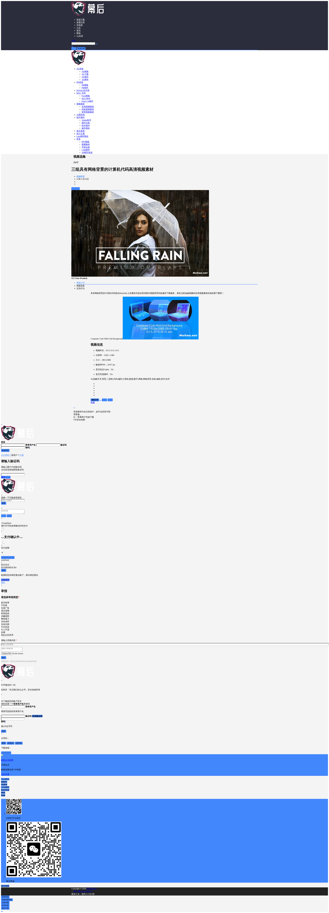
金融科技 (80, 176)
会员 (79, 36)
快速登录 (5, 450)
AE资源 (79, 69)
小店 (78, 28)
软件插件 (80, 117)
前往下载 (75, 189)
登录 (74, 48)
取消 (3, 477)
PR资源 (79, 82)
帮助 (78, 33)
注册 (22, 455)
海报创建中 (6, 753)
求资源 (79, 25)
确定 (3, 582)
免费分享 (80, 22)
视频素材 (80, 104)
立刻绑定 (5, 580)
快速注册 (81, 48)
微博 (3, 743)
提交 (3, 658)
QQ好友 (10, 743)
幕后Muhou (91, 889)
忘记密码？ (6, 455)
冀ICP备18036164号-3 (83, 891)
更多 (78, 139)
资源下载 (80, 20)
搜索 (3, 503)
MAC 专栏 (81, 93)
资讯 (78, 30)
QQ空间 (19, 743)
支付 (3, 570)
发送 (8, 477)
